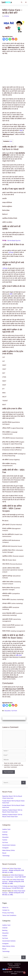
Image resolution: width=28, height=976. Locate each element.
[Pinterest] (9, 969)
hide (11, 141)
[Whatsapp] (10, 39)
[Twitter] (7, 39)
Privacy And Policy (8, 913)
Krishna (4, 868)
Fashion (4, 840)
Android (4, 832)
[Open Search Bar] (21, 2)
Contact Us (5, 910)
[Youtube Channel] (11, 969)
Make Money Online (8, 850)
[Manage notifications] (24, 972)
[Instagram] (13, 39)
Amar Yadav (6, 879)
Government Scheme (8, 845)
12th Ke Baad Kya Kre (13, 240)
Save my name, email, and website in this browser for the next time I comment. (13, 765)
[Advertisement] (14, 70)
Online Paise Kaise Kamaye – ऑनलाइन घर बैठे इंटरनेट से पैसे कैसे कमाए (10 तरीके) (13, 870)
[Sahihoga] (6, 2)
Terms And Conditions (9, 915)
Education (7, 710)
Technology (5, 855)
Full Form (14, 710)
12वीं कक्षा (10, 252)
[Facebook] (3, 39)
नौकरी (21, 130)
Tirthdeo (5, 886)
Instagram (5, 848)
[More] (16, 39)
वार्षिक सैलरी (19, 655)
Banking (4, 834)
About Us (5, 907)
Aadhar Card (6, 829)
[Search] (23, 782)
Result (4, 853)
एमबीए (10, 294)
